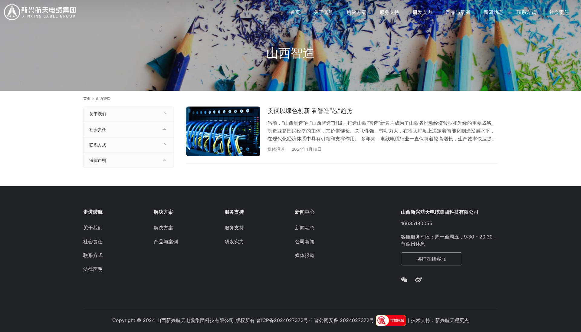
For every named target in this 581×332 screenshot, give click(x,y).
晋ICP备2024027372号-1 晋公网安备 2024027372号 (315, 320)
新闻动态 (493, 12)
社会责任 (559, 12)
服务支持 (389, 12)
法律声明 (97, 160)
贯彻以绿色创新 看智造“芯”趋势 (310, 110)
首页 (295, 12)
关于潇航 (323, 12)
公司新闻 (304, 241)
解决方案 (356, 12)
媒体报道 (276, 149)
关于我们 (97, 114)
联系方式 (526, 12)
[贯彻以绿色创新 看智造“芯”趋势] (223, 131)
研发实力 (422, 12)
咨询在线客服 (431, 259)
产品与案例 (458, 12)
